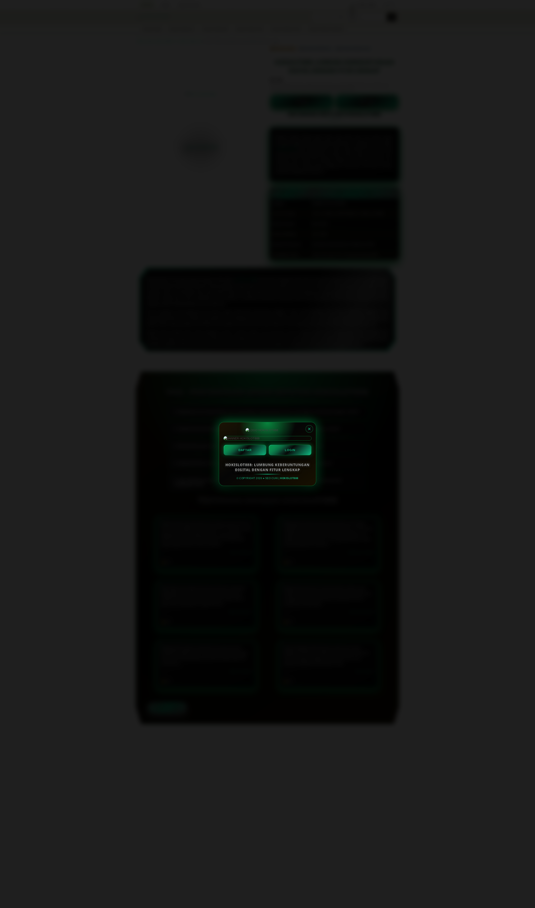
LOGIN (290, 450)
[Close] (309, 429)
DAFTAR (245, 450)
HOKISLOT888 (289, 478)
